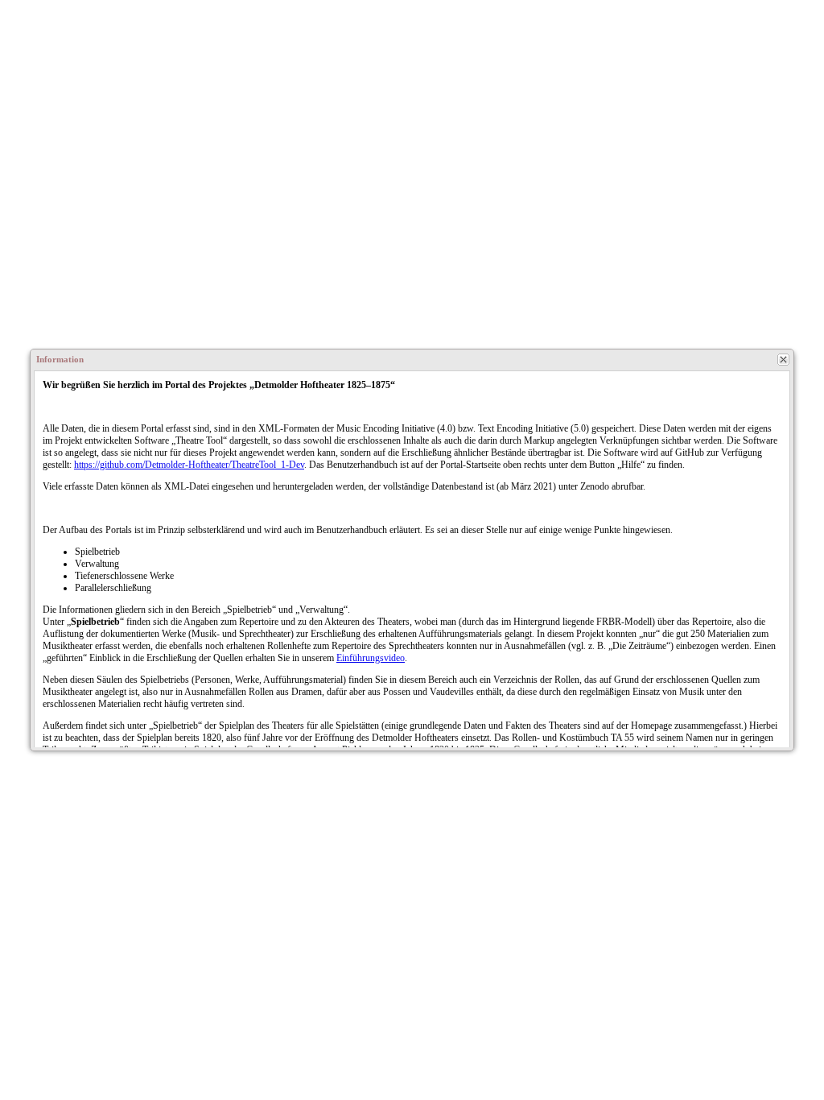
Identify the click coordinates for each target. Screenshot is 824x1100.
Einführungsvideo (370, 658)
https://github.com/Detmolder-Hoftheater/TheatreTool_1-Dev (189, 464)
